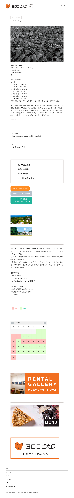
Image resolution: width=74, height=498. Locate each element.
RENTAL (8, 479)
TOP (7, 468)
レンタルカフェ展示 (26, 178)
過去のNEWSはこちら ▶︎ (20, 188)
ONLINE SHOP (10, 486)
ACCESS (8, 472)
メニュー (63, 5)
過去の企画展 (16, 17)
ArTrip (8, 483)
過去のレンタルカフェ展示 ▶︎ (21, 193)
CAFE (7, 475)
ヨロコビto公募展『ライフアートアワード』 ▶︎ (21, 200)
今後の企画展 (23, 169)
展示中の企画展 (24, 165)
